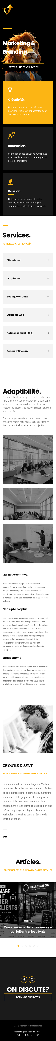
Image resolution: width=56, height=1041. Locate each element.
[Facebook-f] (24, 979)
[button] (18, 946)
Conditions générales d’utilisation (26, 1032)
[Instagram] (32, 979)
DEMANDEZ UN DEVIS (28, 997)
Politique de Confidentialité (28, 1035)
